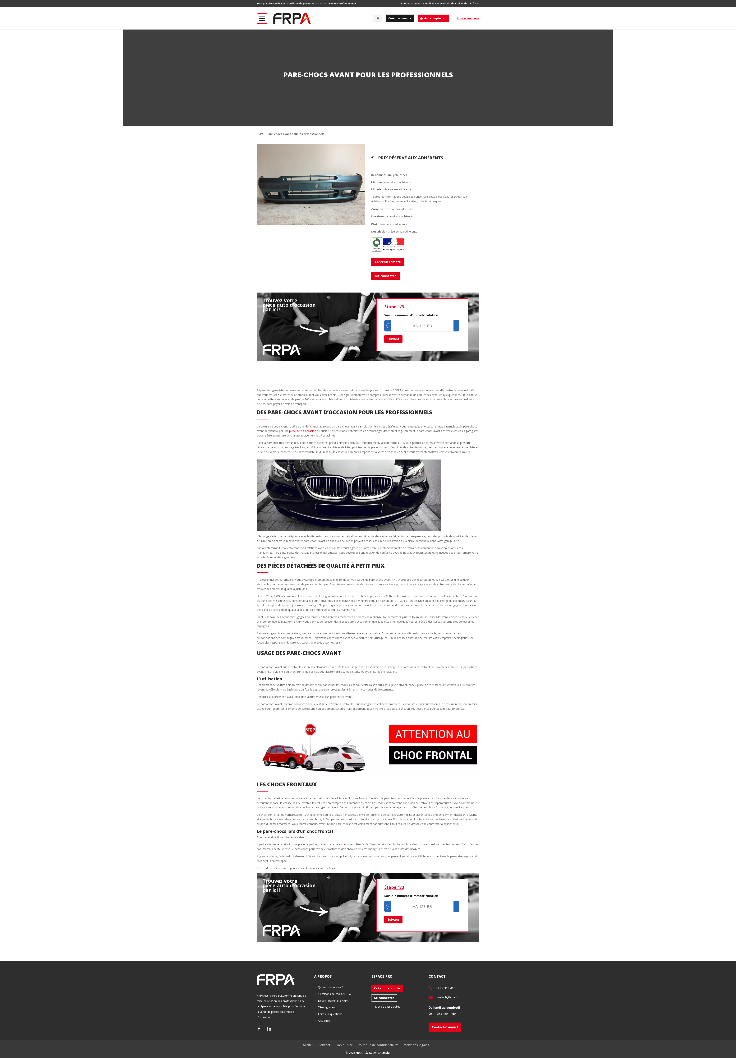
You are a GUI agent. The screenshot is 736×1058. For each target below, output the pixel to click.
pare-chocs (342, 844)
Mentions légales (416, 1045)
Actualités (324, 1021)
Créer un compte (400, 18)
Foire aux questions (330, 1014)
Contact (324, 1045)
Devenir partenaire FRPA (333, 1000)
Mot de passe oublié (387, 1006)
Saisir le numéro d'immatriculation (411, 315)
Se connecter (384, 998)
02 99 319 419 (445, 988)
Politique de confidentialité (378, 1045)
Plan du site (344, 1045)
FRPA (260, 134)
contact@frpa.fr (447, 997)
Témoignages (326, 1007)
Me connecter (385, 276)
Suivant (393, 339)
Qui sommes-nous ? (330, 987)
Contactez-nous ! (445, 1027)
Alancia (385, 1052)
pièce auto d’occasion (302, 431)
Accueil (308, 1045)
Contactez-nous (468, 18)
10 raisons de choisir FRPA (334, 994)
